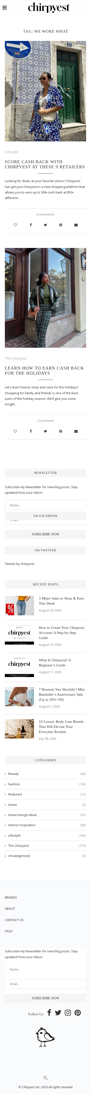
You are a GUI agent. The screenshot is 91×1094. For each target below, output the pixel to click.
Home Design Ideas (47, 815)
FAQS (9, 931)
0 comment (46, 420)
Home (47, 804)
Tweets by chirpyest (19, 564)
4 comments (45, 214)
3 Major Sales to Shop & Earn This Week (61, 600)
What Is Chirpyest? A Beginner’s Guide (55, 662)
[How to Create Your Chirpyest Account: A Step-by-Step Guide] (19, 635)
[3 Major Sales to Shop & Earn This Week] (19, 605)
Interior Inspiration (47, 825)
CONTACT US (14, 920)
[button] (45, 1079)
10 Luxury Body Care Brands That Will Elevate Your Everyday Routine (61, 727)
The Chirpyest (15, 358)
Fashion (47, 784)
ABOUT (10, 908)
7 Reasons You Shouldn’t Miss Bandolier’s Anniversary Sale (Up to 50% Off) (62, 694)
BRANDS (11, 897)
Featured (47, 794)
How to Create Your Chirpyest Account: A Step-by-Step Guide (61, 633)
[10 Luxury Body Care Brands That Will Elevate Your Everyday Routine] (19, 729)
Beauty (47, 773)
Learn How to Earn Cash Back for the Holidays (44, 371)
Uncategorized (47, 856)
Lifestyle (11, 152)
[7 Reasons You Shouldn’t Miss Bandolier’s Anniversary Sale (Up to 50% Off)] (19, 696)
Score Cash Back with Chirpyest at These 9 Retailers (45, 164)
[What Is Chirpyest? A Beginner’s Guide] (19, 667)
